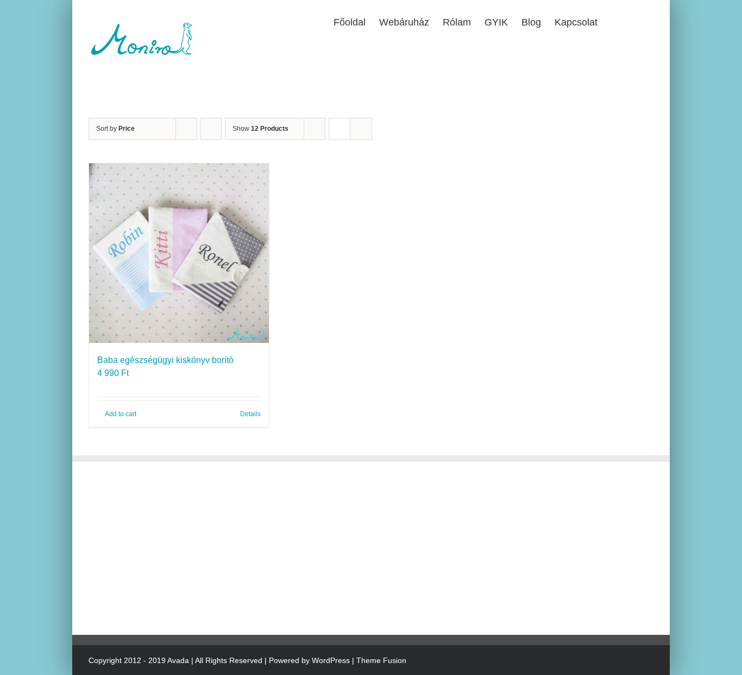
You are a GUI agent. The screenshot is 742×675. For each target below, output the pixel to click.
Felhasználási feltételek (328, 541)
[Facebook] (93, 600)
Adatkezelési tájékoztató (329, 519)
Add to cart (120, 414)
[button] (636, 21)
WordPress (331, 660)
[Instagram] (109, 600)
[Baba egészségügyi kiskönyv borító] (179, 253)
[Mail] (126, 600)
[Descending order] (211, 129)
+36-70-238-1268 (152, 519)
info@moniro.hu (146, 532)
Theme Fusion (381, 660)
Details (250, 414)
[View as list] (361, 128)
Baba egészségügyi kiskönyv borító (165, 360)
